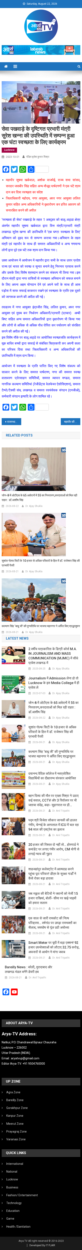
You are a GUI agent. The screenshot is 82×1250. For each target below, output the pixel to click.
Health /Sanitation (18, 1226)
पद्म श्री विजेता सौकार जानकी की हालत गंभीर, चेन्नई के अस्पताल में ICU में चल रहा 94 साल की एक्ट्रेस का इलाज (53, 824)
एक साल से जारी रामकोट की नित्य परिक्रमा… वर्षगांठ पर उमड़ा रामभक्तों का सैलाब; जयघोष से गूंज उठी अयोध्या (52, 922)
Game (10, 1218)
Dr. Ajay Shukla (33, 506)
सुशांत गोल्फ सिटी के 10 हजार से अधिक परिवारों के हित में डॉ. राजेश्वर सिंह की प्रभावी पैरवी (41, 563)
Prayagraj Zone (16, 1131)
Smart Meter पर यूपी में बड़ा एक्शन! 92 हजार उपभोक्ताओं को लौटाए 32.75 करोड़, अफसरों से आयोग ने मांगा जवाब (53, 947)
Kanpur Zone (14, 1115)
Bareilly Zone (15, 1100)
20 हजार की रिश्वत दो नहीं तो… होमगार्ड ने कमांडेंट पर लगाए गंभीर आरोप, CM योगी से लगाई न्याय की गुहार (53, 849)
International (14, 1163)
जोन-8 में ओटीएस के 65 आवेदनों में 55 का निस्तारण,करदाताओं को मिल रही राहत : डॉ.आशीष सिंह (39, 498)
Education (13, 1210)
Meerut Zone (15, 1123)
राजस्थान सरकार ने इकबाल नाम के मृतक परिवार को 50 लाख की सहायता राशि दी (14, 421)
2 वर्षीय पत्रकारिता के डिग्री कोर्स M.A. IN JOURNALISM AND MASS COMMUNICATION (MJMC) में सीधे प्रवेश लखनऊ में (53, 656)
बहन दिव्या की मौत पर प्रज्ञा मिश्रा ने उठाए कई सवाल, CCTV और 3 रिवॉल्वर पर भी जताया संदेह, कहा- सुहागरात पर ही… (53, 800)
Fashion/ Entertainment (22, 1195)
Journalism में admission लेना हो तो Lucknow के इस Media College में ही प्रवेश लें (53, 683)
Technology (14, 1203)
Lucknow (9, 149)
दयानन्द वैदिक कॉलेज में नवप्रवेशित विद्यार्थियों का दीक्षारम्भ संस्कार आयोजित (52, 776)
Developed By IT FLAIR (42, 1245)
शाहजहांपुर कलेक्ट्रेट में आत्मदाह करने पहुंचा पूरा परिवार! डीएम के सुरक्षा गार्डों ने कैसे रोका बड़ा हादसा (52, 873)
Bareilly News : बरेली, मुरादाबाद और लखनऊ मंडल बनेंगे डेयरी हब (28, 969)
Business (12, 1187)
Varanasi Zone (16, 1139)
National (11, 1171)
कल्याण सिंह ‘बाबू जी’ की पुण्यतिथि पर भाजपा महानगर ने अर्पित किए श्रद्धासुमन (41, 626)
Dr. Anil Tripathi (61, 810)
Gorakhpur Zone (17, 1108)
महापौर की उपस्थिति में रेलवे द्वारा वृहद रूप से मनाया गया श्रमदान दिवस (72, 421)
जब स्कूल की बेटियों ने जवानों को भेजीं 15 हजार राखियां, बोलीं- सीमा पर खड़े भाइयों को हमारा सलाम (53, 898)
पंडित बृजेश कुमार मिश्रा (37, 156)
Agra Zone (13, 1092)
